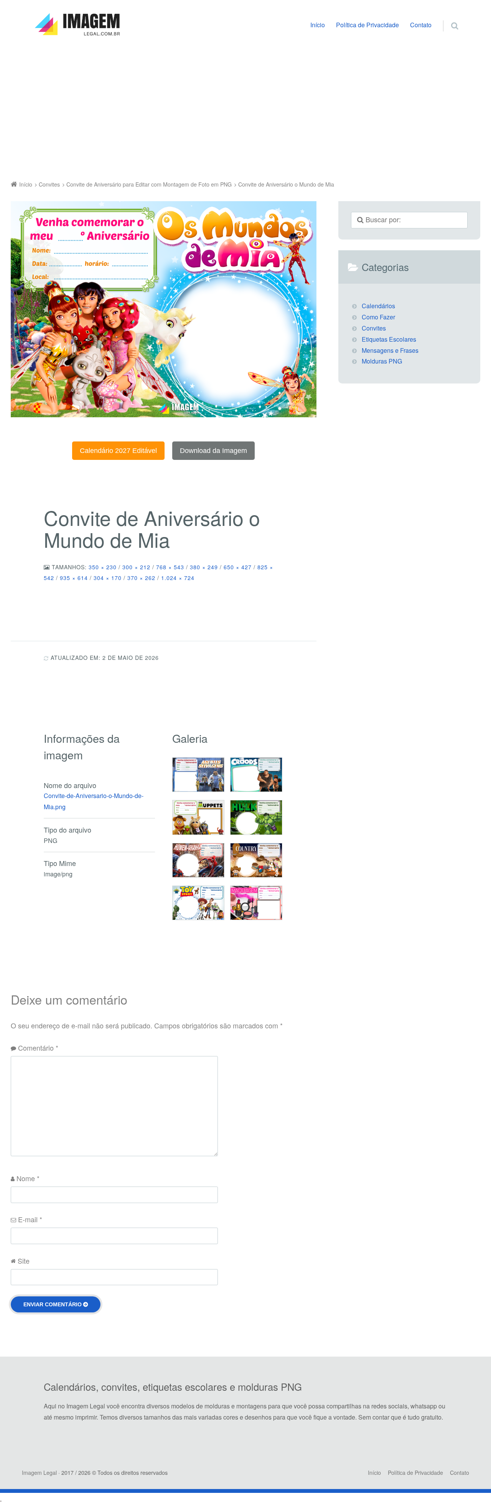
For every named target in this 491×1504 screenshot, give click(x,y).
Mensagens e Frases (390, 350)
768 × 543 (170, 567)
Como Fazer (378, 316)
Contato (421, 24)
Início (317, 24)
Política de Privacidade (367, 24)
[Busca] (447, 17)
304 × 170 (108, 578)
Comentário (38, 1048)
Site (24, 1261)
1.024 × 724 (177, 578)
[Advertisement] (245, 110)
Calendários (378, 305)
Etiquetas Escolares (389, 339)
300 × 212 (136, 567)
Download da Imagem (213, 451)
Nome (28, 1178)
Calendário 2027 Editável (118, 451)
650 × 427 (238, 567)
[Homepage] (77, 24)
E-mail (30, 1219)
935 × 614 (74, 578)
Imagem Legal (39, 1472)
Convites (374, 328)
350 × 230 (103, 567)
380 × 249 (204, 567)
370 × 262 (141, 578)
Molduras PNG (382, 361)
